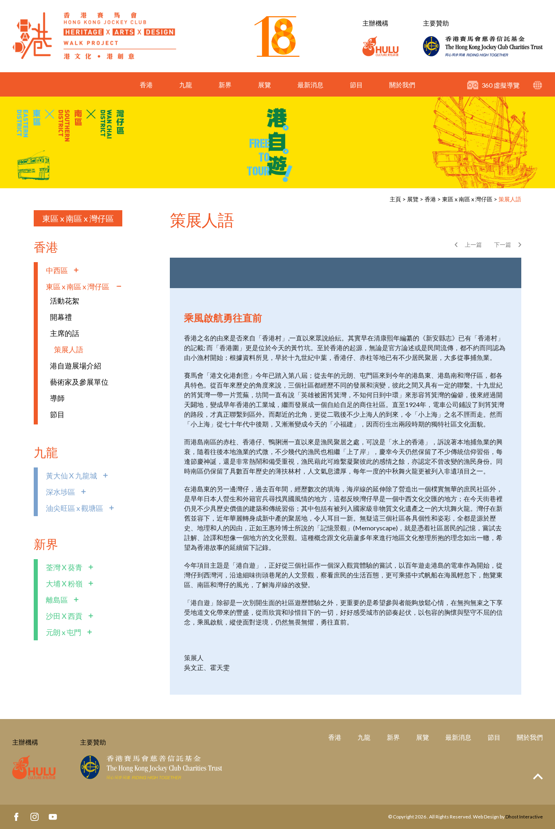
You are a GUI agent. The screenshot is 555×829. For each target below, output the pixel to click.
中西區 (57, 270)
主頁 (395, 199)
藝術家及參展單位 (79, 381)
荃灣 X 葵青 (64, 567)
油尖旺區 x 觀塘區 (74, 508)
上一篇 (473, 244)
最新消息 (310, 84)
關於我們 (402, 84)
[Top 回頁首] (538, 776)
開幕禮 (61, 316)
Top (538, 776)
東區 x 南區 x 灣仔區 (468, 199)
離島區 (57, 599)
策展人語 (510, 199)
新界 (225, 84)
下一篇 (502, 244)
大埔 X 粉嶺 (64, 583)
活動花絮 (64, 300)
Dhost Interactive (524, 817)
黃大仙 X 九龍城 (71, 475)
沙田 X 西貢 (64, 616)
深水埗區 (60, 491)
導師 (57, 398)
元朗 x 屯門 (63, 632)
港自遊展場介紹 (75, 365)
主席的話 (64, 333)
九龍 (185, 84)
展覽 (264, 84)
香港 (146, 84)
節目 (356, 84)
